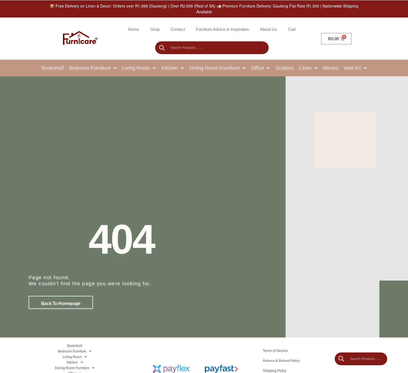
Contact (178, 29)
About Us (268, 29)
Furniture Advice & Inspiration (222, 29)
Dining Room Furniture (214, 68)
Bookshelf (53, 68)
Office (257, 68)
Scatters (284, 68)
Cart (292, 29)
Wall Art (352, 68)
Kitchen (169, 68)
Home (133, 29)
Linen (305, 68)
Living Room (136, 68)
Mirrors (330, 68)
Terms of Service (275, 351)
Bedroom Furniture (90, 68)
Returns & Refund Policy (281, 361)
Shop (155, 29)
